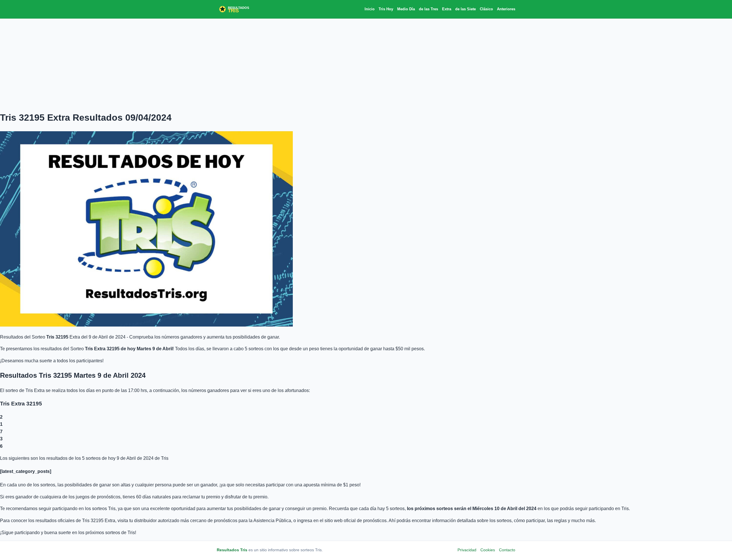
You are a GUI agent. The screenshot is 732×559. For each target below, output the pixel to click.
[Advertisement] (366, 64)
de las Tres (428, 9)
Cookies (487, 550)
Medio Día (406, 9)
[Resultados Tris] (242, 9)
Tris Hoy (386, 9)
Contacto (507, 550)
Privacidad (467, 550)
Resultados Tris (232, 550)
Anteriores (506, 9)
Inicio (370, 9)
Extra (446, 9)
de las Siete (465, 9)
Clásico (486, 9)
